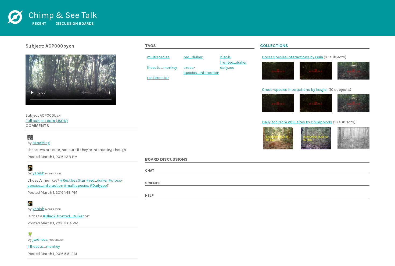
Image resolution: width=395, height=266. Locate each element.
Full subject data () (47, 120)
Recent (39, 23)
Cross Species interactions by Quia (292, 57)
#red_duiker (97, 180)
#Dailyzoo (98, 185)
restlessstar (158, 78)
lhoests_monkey (162, 67)
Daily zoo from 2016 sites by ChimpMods (297, 122)
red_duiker (193, 57)
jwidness (40, 239)
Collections (274, 45)
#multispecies (76, 185)
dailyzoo (227, 67)
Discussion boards (75, 23)
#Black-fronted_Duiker (63, 216)
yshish (38, 173)
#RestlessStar (72, 180)
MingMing (41, 143)
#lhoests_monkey (43, 246)
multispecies (158, 57)
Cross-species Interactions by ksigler (295, 89)
